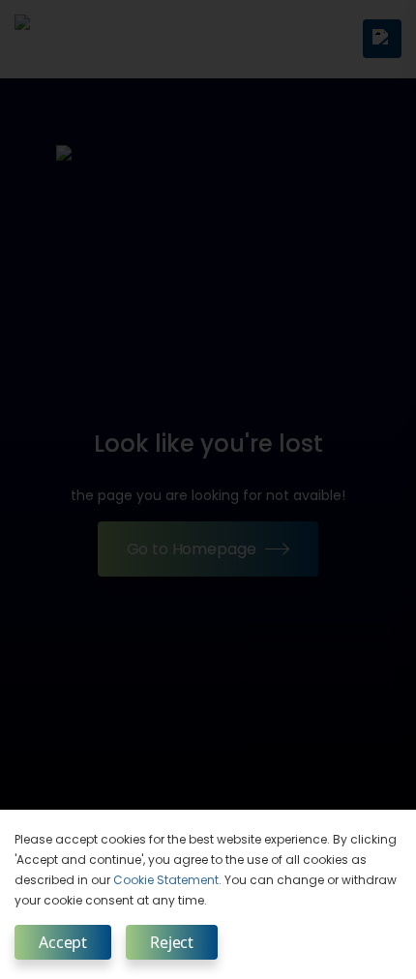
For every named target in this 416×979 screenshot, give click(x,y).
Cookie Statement (166, 880)
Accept (63, 942)
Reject (171, 942)
